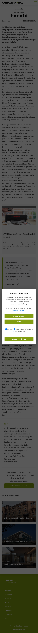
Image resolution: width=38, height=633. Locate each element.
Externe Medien (20, 332)
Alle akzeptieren (19, 316)
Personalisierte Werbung (24, 329)
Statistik (10, 329)
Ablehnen (19, 321)
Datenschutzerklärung (19, 310)
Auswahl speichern (19, 339)
